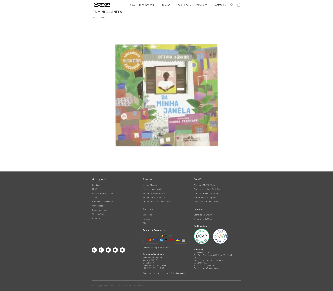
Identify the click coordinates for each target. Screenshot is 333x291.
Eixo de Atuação (150, 185)
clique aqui (180, 273)
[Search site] (231, 5)
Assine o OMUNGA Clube (204, 185)
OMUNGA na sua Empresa (205, 197)
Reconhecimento (100, 210)
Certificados (97, 206)
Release (146, 219)
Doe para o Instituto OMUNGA (207, 189)
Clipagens (147, 215)
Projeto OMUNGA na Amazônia (156, 202)
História (95, 189)
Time (94, 197)
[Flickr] (122, 250)
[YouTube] (115, 250)
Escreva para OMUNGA (204, 215)
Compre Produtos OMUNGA (206, 193)
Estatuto (96, 218)
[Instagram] (101, 250)
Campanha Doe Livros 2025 (206, 202)
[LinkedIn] (108, 250)
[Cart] (239, 5)
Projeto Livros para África (154, 197)
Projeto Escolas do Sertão (154, 193)
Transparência (98, 214)
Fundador (96, 185)
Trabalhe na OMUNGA (203, 219)
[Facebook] (94, 250)
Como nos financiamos (102, 202)
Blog (145, 223)
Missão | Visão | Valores (102, 193)
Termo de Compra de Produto (156, 248)
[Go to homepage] (102, 5)
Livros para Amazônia (152, 189)
